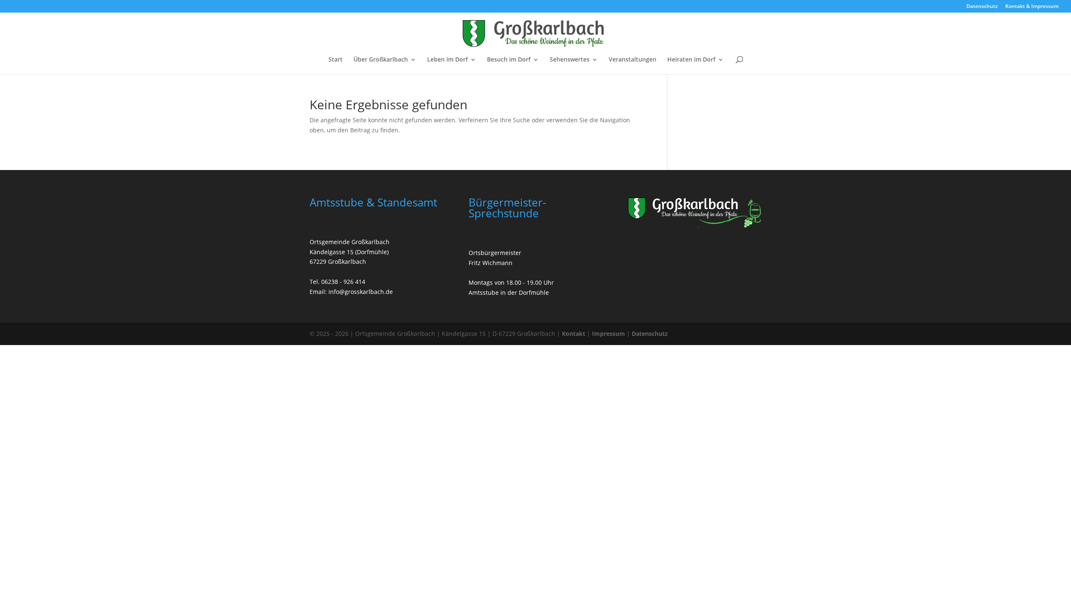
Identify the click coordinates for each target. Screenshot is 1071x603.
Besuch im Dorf (508, 60)
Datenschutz (982, 7)
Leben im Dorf (447, 60)
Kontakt (573, 334)
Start (335, 60)
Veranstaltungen (632, 60)
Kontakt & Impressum (1031, 7)
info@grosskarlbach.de (360, 292)
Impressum (608, 334)
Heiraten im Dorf (691, 60)
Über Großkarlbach (381, 60)
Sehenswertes (569, 60)
